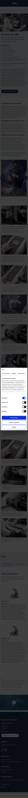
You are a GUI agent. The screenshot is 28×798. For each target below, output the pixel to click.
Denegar (14, 427)
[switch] (24, 402)
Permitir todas (14, 417)
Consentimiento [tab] (6, 373)
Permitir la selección (14, 422)
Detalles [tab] (14, 373)
